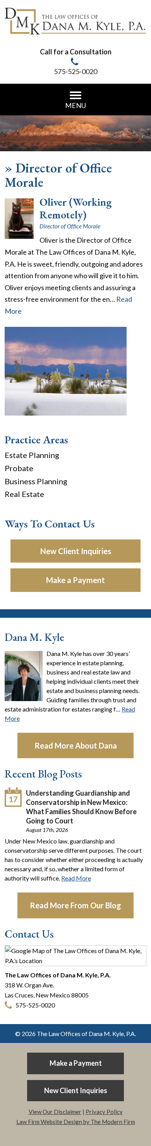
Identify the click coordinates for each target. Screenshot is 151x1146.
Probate (19, 468)
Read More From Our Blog (75, 905)
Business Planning (36, 481)
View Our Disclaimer (55, 1111)
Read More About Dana (75, 745)
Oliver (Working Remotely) (75, 208)
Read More (76, 878)
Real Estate (24, 494)
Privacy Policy (104, 1111)
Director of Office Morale (69, 226)
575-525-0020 (75, 71)
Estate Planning (32, 455)
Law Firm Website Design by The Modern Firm (75, 1121)
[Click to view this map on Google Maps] (75, 960)
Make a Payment (75, 580)
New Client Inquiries (75, 551)
